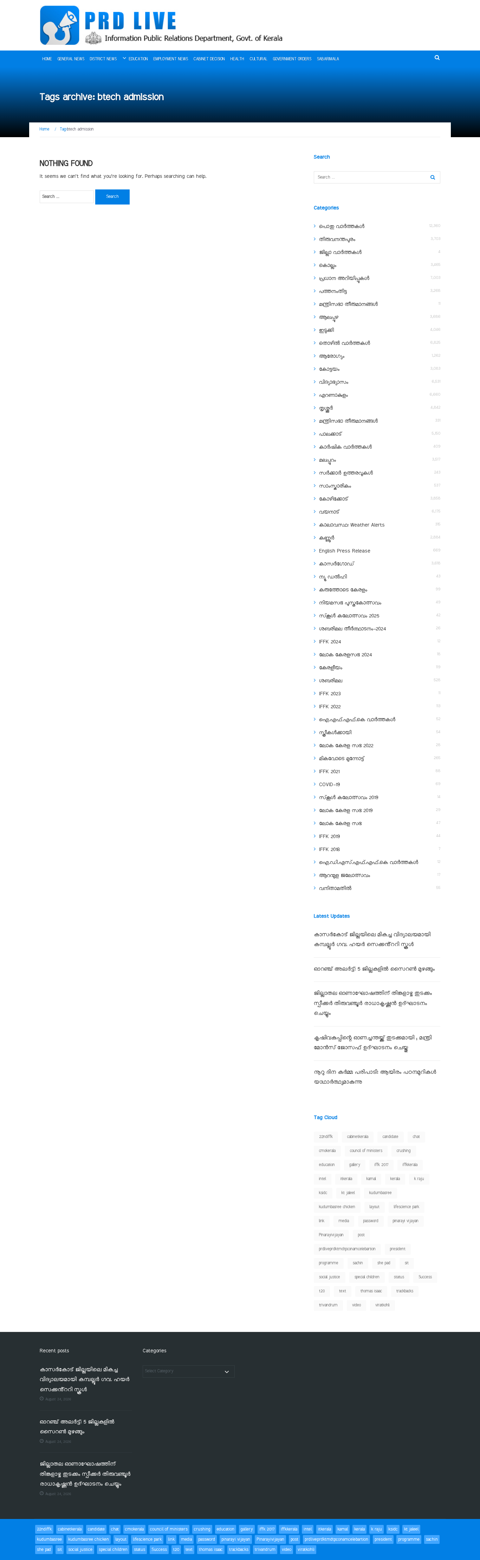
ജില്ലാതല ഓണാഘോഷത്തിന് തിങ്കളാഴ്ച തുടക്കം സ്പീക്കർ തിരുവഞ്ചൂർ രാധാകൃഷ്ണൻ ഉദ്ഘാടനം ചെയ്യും (373, 1003)
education (327, 1165)
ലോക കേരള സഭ (340, 824)
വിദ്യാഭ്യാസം (333, 382)
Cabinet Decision (209, 59)
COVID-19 (329, 785)
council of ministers (366, 1151)
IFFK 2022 (329, 707)
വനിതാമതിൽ (335, 888)
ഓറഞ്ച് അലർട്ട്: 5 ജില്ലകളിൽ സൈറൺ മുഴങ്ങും (374, 969)
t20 (322, 1291)
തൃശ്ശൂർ (326, 408)
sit (407, 1263)
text (342, 1291)
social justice (329, 1277)
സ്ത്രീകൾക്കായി (335, 733)
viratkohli (382, 1305)
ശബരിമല (330, 681)
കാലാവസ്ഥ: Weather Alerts (352, 525)
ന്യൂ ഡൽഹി (333, 577)
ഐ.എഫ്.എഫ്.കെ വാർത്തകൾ (357, 720)
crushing (404, 1151)
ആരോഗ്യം (331, 356)
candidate (390, 1136)
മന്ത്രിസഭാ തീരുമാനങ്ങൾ (348, 304)
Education (138, 59)
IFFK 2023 (329, 694)
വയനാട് (329, 512)
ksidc (323, 1193)
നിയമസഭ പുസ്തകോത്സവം (350, 603)
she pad (383, 1263)
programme (328, 1263)
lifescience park (406, 1207)
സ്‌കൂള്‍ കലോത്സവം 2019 (348, 798)
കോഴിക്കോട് (333, 499)
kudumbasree (380, 1193)
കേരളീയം (330, 668)
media (344, 1221)
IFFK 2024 (330, 642)
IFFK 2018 (329, 849)
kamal (371, 1179)
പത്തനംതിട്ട (333, 291)
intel (322, 1179)
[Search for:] (67, 196)
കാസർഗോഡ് (336, 564)
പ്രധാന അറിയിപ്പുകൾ (344, 278)
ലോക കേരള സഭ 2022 (346, 746)
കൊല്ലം (327, 265)
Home (47, 59)
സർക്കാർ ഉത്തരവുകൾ (346, 473)
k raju (419, 1179)
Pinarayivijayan (331, 1235)
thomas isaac (371, 1291)
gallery (354, 1165)
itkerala (346, 1179)
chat (416, 1136)
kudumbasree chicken (337, 1207)
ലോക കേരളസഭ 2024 (345, 655)
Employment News (171, 59)
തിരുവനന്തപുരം (337, 239)
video (356, 1305)
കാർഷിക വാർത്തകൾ (345, 447)
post (361, 1235)
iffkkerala (410, 1165)
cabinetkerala (357, 1136)
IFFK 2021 (329, 772)
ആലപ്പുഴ (328, 317)
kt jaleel (348, 1193)
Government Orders (292, 59)
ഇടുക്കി (326, 330)
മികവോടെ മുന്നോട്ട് (341, 759)
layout (375, 1207)
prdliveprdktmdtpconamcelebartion (347, 1249)
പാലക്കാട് (330, 434)
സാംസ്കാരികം (335, 486)
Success (425, 1277)
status (399, 1277)
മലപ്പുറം (327, 460)
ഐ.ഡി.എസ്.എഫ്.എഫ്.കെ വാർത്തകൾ (368, 862)
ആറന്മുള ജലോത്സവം (344, 875)
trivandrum (328, 1305)
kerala (395, 1179)
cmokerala (327, 1151)
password (370, 1221)
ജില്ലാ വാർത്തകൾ (340, 252)
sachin (358, 1263)
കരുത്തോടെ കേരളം (343, 590)
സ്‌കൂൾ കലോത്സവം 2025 (349, 616)
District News (103, 59)
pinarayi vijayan (406, 1221)
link (321, 1221)
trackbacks (404, 1291)
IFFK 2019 (329, 836)
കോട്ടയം (329, 369)
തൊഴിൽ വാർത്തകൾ (344, 343)
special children (367, 1277)
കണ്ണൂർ (326, 538)
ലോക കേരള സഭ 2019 (345, 811)
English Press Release (344, 551)
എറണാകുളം (333, 395)
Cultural (258, 59)
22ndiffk (326, 1136)
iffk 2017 (381, 1165)
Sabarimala (328, 59)
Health (237, 59)
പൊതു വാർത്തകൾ (341, 226)
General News (71, 59)
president (398, 1249)
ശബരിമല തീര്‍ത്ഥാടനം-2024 (352, 629)
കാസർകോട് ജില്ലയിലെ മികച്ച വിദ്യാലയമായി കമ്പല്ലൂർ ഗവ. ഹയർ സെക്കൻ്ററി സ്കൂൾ (84, 1380)
